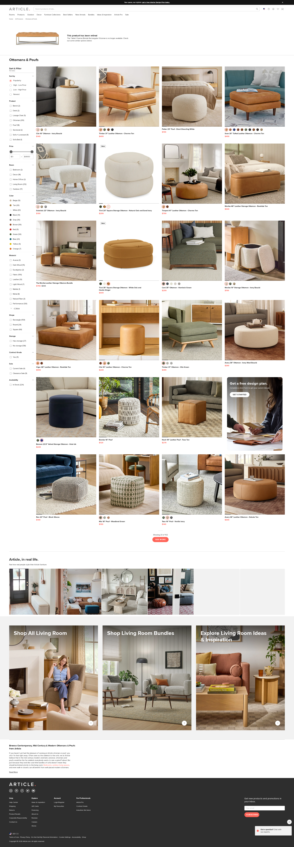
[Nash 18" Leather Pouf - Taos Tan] (192, 407)
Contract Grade (81, 806)
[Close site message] (282, 2)
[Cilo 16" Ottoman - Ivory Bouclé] (66, 96)
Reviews (35, 818)
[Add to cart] (94, 130)
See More (160, 539)
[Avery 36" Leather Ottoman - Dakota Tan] (255, 484)
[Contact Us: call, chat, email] (269, 9)
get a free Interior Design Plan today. (156, 2)
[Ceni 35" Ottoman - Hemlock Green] (192, 251)
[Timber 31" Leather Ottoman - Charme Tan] (129, 96)
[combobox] (264, 9)
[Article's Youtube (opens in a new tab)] (33, 791)
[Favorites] (278, 9)
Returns (12, 810)
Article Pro (80, 802)
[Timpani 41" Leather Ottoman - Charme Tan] (192, 174)
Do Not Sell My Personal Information (44, 837)
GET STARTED (240, 395)
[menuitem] (12, 14)
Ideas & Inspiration (38, 802)
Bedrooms (48, 765)
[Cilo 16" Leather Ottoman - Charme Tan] (129, 330)
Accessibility (76, 837)
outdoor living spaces (60, 765)
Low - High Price (19, 90)
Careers (34, 822)
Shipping (12, 806)
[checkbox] (21, 106)
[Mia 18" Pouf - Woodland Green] (129, 484)
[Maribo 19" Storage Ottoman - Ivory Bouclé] (255, 251)
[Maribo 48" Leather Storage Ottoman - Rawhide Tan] (255, 174)
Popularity (17, 80)
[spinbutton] (15, 156)
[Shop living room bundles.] (147, 677)
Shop (84, 837)
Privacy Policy (25, 837)
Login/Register (59, 802)
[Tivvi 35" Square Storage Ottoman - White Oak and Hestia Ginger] (129, 251)
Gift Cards (35, 806)
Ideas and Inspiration (277, 723)
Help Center (13, 802)
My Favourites (59, 806)
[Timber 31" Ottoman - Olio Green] (192, 330)
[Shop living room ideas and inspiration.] (240, 677)
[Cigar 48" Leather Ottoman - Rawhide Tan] (66, 330)
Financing (35, 810)
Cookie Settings (65, 837)
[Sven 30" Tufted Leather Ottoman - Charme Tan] (255, 96)
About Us (35, 814)
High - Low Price (19, 85)
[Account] (273, 9)
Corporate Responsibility (18, 818)
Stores (34, 826)
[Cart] (282, 9)
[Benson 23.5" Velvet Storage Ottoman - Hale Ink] (66, 407)
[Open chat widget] (288, 841)
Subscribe (252, 815)
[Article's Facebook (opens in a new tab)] (22, 791)
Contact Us (13, 822)
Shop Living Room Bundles (184, 723)
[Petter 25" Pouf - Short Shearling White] (192, 96)
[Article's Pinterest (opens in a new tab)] (16, 791)
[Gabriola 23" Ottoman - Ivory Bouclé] (66, 174)
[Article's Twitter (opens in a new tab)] (27, 791)
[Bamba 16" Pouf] (129, 407)
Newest (16, 94)
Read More (13, 772)
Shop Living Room (90, 723)
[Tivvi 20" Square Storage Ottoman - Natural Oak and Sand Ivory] (129, 174)
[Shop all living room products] (53, 677)
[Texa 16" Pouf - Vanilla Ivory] (192, 484)
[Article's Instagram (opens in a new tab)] (11, 791)
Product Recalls (14, 814)
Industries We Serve (83, 810)
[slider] (11, 151)
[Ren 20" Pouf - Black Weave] (66, 484)
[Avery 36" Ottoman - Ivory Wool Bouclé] (255, 330)
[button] (269, 9)
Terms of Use (14, 837)
